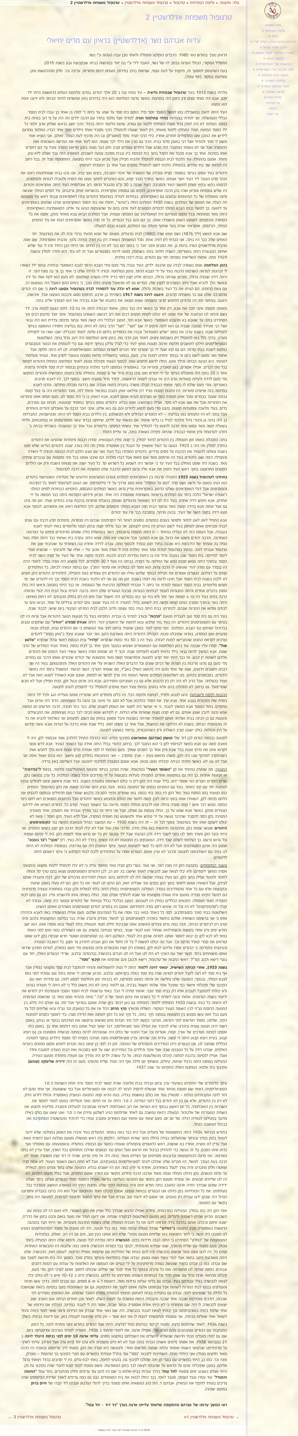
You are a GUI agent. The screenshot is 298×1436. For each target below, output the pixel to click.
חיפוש (273, 108)
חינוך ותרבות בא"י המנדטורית (275, 69)
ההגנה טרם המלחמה (275, 75)
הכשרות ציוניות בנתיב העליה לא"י (275, 42)
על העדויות (273, 103)
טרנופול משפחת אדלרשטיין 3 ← (34, 1417)
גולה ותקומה (273, 25)
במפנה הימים (275, 58)
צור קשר (272, 114)
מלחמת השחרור (275, 81)
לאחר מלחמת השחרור (275, 86)
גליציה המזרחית (275, 31)
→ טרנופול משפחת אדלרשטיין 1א (211, 1417)
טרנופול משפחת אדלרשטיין (146, 3)
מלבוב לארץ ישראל (275, 47)
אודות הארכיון (272, 97)
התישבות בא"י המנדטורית (275, 64)
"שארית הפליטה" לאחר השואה (275, 53)
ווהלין (275, 36)
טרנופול (179, 3)
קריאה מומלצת (275, 92)
